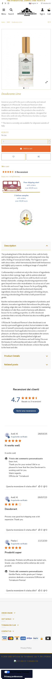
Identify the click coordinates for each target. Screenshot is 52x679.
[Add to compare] (39, 156)
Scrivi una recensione (26, 411)
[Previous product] (48, 22)
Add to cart (27, 149)
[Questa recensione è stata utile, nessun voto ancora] (39, 486)
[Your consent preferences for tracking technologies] (13, 676)
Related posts (11, 364)
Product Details (12, 356)
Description (10, 245)
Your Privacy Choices (19, 672)
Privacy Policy (26, 648)
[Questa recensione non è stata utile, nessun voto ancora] (44, 486)
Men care (5, 166)
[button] (23, 88)
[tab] (26, 246)
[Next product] (50, 22)
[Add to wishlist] (13, 156)
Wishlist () (47, 3)
